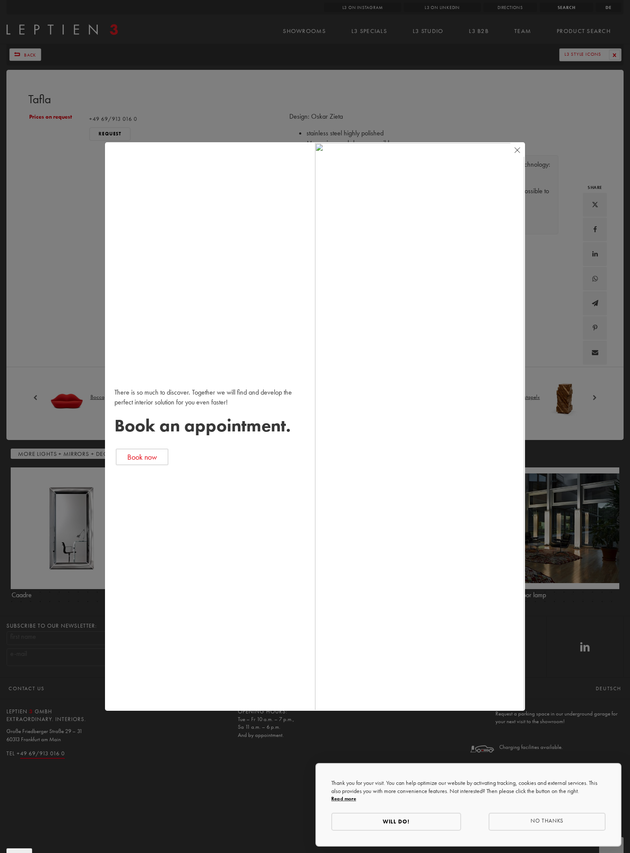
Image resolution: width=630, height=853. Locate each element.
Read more (343, 799)
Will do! (396, 821)
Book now (142, 457)
